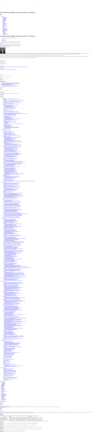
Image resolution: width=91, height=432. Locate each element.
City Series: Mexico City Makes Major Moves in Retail (10, 144)
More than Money (6, 122)
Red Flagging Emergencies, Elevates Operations (9, 138)
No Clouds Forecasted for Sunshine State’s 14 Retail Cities (10, 193)
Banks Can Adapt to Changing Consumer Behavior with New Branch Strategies (13, 163)
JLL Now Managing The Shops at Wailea (9, 240)
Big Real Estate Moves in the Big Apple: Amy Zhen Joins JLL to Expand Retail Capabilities (14, 297)
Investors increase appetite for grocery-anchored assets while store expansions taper (13, 123)
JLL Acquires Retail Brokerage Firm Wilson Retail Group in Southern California (13, 258)
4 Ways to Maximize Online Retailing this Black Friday (10, 225)
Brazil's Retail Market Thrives (7, 322)
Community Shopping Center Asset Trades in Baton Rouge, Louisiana (12, 217)
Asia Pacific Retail (5, 18)
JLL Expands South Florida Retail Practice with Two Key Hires (11, 127)
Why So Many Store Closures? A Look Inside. (9, 167)
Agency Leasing (3, 382)
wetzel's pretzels (26, 66)
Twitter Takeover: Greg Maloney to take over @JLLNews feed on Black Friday (13, 287)
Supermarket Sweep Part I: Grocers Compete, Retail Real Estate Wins (12, 212)
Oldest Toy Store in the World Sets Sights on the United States (11, 275)
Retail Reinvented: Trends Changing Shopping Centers (10, 168)
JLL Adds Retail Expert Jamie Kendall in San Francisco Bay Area (11, 290)
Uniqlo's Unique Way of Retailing (8, 302)
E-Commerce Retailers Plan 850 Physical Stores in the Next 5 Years (11, 101)
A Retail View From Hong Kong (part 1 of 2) (9, 359)
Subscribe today (3, 41)
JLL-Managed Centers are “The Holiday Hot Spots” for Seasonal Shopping (12, 226)
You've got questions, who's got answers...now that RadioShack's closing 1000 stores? (14, 336)
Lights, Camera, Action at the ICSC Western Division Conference (11, 352)
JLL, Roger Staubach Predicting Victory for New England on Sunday (12, 278)
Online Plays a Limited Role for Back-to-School (9, 196)
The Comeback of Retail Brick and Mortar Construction (10, 220)
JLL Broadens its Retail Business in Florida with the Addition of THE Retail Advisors (13, 273)
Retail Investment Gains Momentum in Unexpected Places (10, 158)
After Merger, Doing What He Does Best (9, 103)
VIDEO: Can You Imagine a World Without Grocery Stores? (11, 292)
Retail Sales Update (6, 109)
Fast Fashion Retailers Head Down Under (9, 294)
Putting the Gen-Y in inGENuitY (8, 369)
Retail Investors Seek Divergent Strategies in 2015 (10, 251)
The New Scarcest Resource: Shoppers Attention (9, 332)
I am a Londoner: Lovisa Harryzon (8, 155)
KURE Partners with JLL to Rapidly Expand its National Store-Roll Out (12, 277)
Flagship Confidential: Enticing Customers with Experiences (11, 189)
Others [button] (0, 429)
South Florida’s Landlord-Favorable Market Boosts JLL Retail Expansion (12, 265)
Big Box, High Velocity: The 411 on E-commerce (9, 348)
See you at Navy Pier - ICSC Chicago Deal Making (10, 371)
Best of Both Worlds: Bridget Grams (8, 119)
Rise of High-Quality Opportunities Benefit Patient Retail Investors (11, 184)
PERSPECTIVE (3, 393)
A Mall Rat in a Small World (7, 363)
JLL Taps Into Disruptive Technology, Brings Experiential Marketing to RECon (13, 252)
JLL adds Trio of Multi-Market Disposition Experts (10, 164)
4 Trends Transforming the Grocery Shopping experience (10, 171)
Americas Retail (3, 383)
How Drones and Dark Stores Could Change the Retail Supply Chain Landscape (13, 248)
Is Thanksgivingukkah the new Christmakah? (9, 354)
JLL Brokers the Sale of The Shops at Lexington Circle (10, 147)
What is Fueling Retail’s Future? (7, 148)
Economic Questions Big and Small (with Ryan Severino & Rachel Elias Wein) (13, 161)
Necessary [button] (1, 413)
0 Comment (6, 46)
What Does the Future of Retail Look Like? (9, 304)
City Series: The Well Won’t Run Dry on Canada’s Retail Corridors (11, 154)
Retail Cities (4, 30)
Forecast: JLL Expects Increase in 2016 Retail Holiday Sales (11, 186)
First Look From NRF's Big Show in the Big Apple (10, 366)
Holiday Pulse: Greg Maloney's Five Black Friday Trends (10, 285)
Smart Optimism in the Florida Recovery (8, 375)
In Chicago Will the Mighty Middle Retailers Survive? (10, 324)
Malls (3, 26)
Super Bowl (4, 32)
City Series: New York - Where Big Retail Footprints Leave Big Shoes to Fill (13, 146)
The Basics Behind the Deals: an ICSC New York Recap (10, 183)
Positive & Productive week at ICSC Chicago (9, 370)
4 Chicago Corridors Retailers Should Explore (9, 232)
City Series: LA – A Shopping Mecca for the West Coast (10, 150)
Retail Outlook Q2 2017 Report (7, 143)
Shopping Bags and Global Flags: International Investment (10, 283)
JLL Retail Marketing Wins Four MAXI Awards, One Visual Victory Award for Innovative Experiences (16, 113)
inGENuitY (2, 390)
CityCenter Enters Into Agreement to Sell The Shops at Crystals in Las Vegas (13, 209)
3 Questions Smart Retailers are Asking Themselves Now (10, 306)
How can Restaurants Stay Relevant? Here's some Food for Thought (12, 166)
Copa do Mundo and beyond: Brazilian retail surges (10, 311)
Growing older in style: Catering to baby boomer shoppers (10, 172)
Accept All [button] (5, 407)
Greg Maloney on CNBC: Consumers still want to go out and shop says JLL (12, 223)
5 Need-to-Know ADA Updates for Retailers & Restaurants (11, 260)
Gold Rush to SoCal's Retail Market (8, 331)
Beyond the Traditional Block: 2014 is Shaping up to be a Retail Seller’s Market (13, 325)
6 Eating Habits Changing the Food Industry (6, 84)
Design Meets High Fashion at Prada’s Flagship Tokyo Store (11, 233)
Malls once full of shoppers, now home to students (10, 133)
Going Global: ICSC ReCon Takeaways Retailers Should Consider (11, 203)
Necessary (2, 414)
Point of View (4, 28)
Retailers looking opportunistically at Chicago (9, 379)
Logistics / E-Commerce (4, 391)
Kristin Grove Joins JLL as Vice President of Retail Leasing (11, 177)
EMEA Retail (2, 386)
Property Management (5, 29)
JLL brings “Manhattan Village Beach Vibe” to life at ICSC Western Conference (10, 83)
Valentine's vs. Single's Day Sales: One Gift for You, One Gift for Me (12, 176)
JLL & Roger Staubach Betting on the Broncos (9, 339)
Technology (2, 398)
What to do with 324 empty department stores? (9, 170)
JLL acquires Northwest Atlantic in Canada (9, 107)
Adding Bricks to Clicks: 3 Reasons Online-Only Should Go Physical (12, 200)
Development (4, 19)
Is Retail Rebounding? (6, 116)
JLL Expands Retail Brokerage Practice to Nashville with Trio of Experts (12, 243)
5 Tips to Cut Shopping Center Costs (8, 257)
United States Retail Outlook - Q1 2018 (8, 105)
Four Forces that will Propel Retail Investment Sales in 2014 (11, 344)
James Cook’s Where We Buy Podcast (8, 180)
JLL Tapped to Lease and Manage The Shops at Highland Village (11, 205)
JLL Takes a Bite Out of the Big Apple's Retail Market (10, 229)
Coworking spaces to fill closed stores (8, 106)
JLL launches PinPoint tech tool (7, 131)
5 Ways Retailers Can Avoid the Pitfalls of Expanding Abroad (11, 256)
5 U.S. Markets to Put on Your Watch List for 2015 (10, 254)
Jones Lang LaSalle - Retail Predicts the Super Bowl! (10, 364)
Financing (4, 21)
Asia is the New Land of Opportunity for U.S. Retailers (10, 301)
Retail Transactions (5, 31)
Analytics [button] (1, 425)
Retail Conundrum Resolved (7, 129)
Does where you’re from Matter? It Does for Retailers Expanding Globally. (12, 194)
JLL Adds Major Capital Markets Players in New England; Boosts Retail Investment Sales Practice (15, 238)
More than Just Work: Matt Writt (8, 117)
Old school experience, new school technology (9, 134)
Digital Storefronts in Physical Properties (8, 333)
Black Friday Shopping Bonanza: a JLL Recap (9, 185)
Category (2, 16)
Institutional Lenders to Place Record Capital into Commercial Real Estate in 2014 (13, 338)
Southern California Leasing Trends (8, 373)
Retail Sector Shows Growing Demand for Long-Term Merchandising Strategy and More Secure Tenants (16, 266)
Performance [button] (1, 423)
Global (3, 22)
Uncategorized (4, 34)
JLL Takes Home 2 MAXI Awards (8, 201)
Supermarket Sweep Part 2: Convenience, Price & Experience (11, 211)
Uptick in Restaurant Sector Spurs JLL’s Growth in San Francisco (11, 246)
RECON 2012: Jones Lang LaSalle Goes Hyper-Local (10, 377)
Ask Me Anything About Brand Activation (9, 140)
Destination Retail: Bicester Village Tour (8, 264)
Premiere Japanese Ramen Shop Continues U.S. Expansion (11, 239)
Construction (2, 384)
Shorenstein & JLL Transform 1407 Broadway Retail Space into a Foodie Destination (13, 195)
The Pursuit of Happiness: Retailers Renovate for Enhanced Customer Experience (13, 314)
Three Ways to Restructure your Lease (8, 125)
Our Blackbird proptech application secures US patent (10, 114)
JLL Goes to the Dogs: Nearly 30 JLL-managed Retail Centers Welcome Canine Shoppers (14, 242)
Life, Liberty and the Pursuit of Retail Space (9, 222)
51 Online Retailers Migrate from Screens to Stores (10, 179)
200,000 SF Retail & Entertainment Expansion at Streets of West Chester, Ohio (13, 309)
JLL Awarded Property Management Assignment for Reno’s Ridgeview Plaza (13, 215)
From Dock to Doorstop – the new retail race (9, 342)
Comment (1, 74)
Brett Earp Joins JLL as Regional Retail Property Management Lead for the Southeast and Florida (15, 274)
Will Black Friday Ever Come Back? (8, 227)
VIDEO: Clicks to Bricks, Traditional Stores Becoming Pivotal (11, 317)
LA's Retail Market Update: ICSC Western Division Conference (11, 295)
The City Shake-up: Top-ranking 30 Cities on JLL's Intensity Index (11, 308)
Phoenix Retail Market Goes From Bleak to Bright (10, 323)
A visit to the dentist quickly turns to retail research (10, 169)
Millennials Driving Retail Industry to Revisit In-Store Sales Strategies (12, 321)
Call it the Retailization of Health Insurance (9, 353)
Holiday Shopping (5, 23)
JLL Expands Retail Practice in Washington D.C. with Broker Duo (11, 216)
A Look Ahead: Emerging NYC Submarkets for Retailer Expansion (11, 343)
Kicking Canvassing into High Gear (8, 137)
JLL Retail (9, 46)
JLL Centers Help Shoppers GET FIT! (8, 272)
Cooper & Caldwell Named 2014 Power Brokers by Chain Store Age (12, 298)
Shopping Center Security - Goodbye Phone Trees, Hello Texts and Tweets (12, 307)
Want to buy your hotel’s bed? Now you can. (9, 190)
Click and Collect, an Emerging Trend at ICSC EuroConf (10, 263)
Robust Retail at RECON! (7, 360)
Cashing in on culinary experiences (8, 139)
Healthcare (2, 388)
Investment (4, 25)
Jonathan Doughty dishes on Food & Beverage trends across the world (12, 174)
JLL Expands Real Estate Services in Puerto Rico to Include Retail (11, 231)
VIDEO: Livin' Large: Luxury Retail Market (9, 315)
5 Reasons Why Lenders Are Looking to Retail (9, 261)
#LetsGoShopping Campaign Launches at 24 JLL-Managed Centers (12, 204)
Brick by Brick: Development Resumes (8, 350)
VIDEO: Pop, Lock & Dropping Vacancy (9, 318)
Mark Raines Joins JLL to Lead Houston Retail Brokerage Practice (11, 303)
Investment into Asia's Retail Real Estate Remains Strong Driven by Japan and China (13, 328)
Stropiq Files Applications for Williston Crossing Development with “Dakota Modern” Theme (14, 276)
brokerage (11, 66)
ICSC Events (1, 43)
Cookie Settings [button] (2, 407)
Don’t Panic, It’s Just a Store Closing (8, 320)
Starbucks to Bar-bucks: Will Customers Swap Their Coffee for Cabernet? (12, 235)
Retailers (2, 397)
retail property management (21, 66)
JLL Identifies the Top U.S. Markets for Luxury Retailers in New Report (12, 284)
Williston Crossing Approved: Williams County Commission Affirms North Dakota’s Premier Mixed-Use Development (17, 267)
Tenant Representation (5, 33)
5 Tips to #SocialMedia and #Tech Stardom (9, 259)
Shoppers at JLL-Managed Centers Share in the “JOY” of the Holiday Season (13, 282)
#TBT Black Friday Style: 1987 (7, 289)
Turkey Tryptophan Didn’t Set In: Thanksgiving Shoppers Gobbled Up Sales (13, 346)
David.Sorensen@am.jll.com (3, 63)
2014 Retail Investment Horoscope (8, 341)
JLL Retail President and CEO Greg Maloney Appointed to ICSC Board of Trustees (13, 250)
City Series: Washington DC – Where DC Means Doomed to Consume (12, 151)
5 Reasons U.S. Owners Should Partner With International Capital (11, 253)
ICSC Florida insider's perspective (8, 356)
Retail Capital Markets (3, 395)
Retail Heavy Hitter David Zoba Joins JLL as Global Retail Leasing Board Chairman (13, 241)
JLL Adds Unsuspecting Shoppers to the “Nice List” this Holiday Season (9, 85)
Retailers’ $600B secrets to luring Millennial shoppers (10, 310)
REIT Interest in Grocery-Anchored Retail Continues (10, 249)
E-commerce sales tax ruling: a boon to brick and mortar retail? (11, 111)
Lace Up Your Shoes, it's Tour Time (8, 188)
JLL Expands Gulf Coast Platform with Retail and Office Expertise (11, 269)
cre (12, 66)
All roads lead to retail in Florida (8, 355)
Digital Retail (4, 20)
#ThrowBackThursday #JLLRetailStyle (8, 326)
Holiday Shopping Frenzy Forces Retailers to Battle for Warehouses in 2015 (12, 280)
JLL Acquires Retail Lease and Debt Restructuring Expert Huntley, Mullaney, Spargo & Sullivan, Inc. (15, 213)
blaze (9, 66)
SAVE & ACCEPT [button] (2, 431)
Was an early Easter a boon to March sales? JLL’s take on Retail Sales (12, 118)
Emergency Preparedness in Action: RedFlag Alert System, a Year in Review (12, 245)
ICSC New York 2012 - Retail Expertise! (8, 368)
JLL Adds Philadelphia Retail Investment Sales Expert (10, 121)
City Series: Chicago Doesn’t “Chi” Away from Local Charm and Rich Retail (13, 153)
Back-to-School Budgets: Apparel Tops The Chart (9, 197)
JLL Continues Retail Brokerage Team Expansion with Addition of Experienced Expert (14, 173)
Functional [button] (1, 421)
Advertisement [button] (1, 427)
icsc (13, 66)
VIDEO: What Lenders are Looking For (8, 313)
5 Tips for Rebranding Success (7, 255)
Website (1, 78)
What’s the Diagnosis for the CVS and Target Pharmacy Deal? (11, 247)
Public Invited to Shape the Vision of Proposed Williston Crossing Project (12, 270)
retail (17, 66)
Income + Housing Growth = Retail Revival (9, 312)
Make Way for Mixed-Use (7, 136)
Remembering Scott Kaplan (7, 126)
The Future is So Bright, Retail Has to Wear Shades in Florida (11, 329)
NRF (3, 27)
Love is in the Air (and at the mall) (8, 178)
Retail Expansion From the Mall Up (8, 327)
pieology (15, 66)
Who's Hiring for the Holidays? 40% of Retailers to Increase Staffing (12, 288)
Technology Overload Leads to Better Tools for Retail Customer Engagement (13, 319)
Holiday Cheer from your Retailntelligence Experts (10, 219)
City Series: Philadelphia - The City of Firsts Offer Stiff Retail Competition (12, 145)
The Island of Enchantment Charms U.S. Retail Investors (10, 230)
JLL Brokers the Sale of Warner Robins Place (9, 160)
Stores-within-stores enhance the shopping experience (10, 237)
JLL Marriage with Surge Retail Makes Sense (9, 349)
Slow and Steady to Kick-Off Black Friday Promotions (10, 224)
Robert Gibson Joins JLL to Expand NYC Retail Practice (10, 334)
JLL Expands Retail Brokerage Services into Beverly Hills (10, 210)
